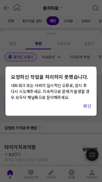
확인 (87, 106)
